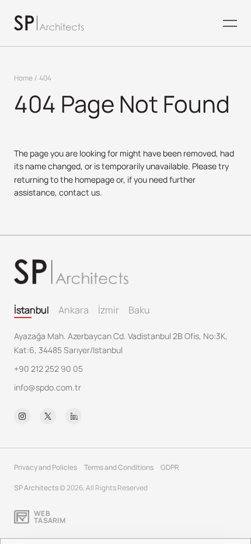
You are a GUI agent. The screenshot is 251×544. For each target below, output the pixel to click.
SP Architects (36, 488)
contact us (79, 192)
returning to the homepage (64, 179)
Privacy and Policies (45, 467)
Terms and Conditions (119, 467)
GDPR (170, 467)
